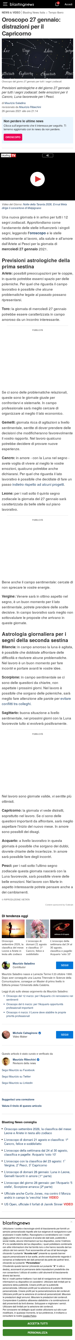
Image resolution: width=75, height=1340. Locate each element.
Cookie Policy (29, 1315)
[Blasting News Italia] (22, 4)
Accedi (68, 4)
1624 (5, 1237)
